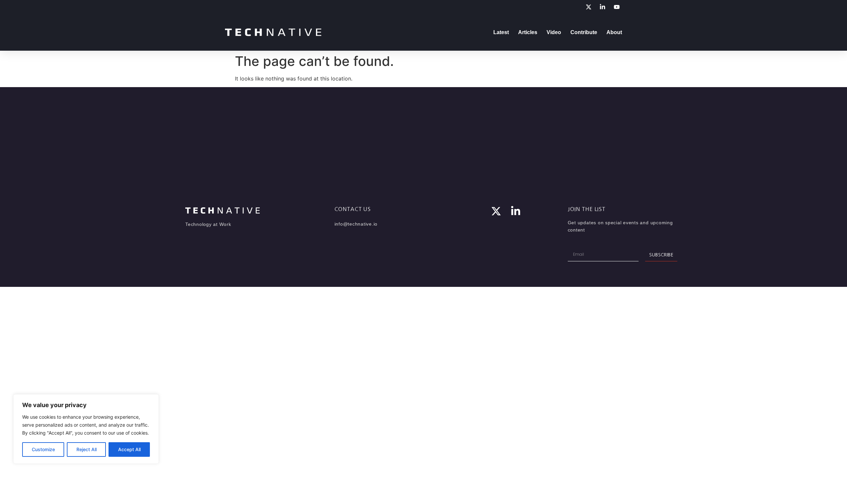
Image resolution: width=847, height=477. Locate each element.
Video (554, 32)
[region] (86, 429)
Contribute (583, 32)
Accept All (129, 449)
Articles (527, 32)
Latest (501, 32)
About (614, 32)
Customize (43, 449)
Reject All (86, 449)
